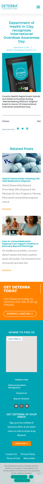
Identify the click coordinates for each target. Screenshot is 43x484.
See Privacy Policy (22, 480)
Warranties (29, 458)
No (31, 477)
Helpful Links (21, 380)
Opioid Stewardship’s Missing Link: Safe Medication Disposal (21, 179)
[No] (39, 473)
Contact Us (21, 393)
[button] (38, 7)
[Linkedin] (27, 406)
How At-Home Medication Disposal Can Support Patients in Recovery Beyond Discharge (20, 244)
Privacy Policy (28, 454)
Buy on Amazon (21, 399)
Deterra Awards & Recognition (17, 386)
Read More (6, 209)
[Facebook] (16, 406)
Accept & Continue (19, 477)
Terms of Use (13, 458)
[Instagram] (21, 406)
